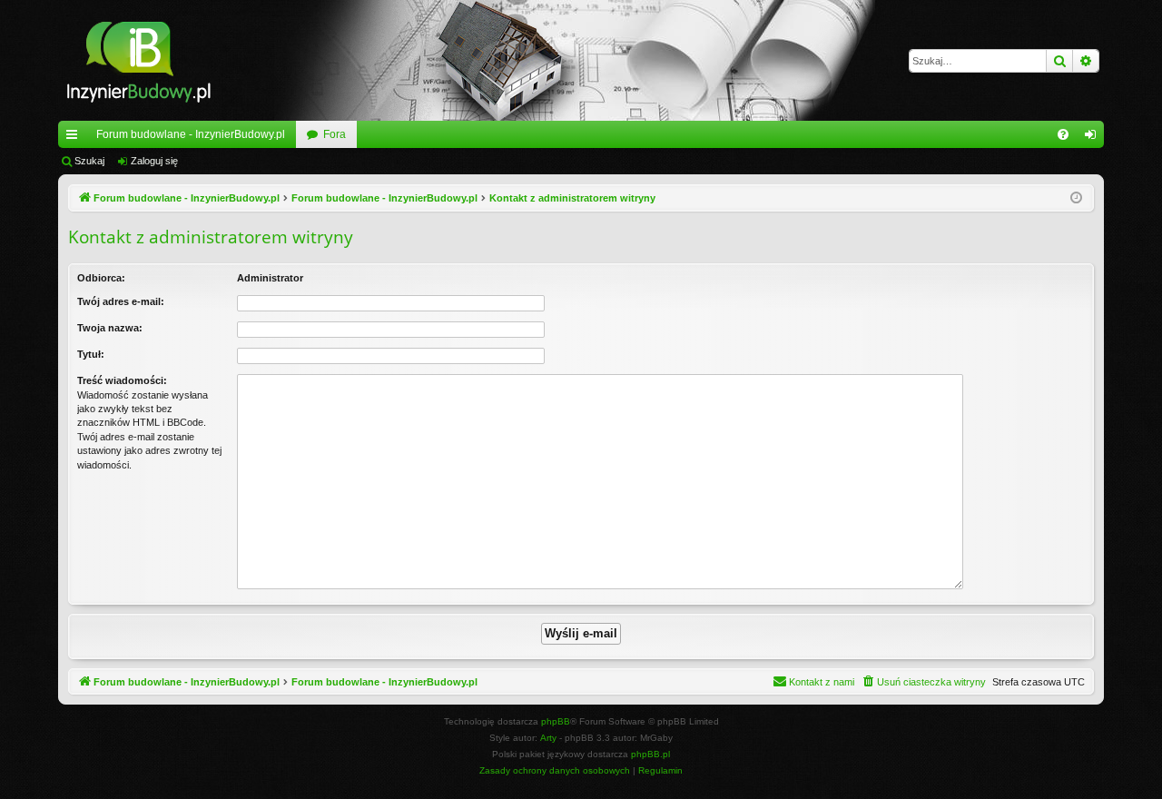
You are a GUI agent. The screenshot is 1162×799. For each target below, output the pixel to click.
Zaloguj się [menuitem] (1094, 138)
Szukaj (89, 160)
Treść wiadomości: (122, 380)
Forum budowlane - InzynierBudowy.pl (190, 134)
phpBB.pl (650, 754)
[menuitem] (1063, 134)
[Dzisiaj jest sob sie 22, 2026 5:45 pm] (1076, 198)
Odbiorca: (101, 277)
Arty (548, 738)
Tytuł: (90, 354)
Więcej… (75, 138)
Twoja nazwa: (110, 327)
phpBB (555, 721)
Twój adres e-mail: (120, 301)
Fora (334, 134)
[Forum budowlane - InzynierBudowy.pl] (138, 60)
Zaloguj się (154, 160)
